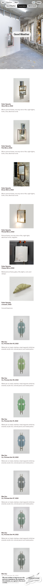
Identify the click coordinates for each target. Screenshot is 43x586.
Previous (9, 2)
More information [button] (13, 582)
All (3, 2)
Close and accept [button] (34, 578)
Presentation (22, 6)
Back (38, 2)
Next (16, 2)
